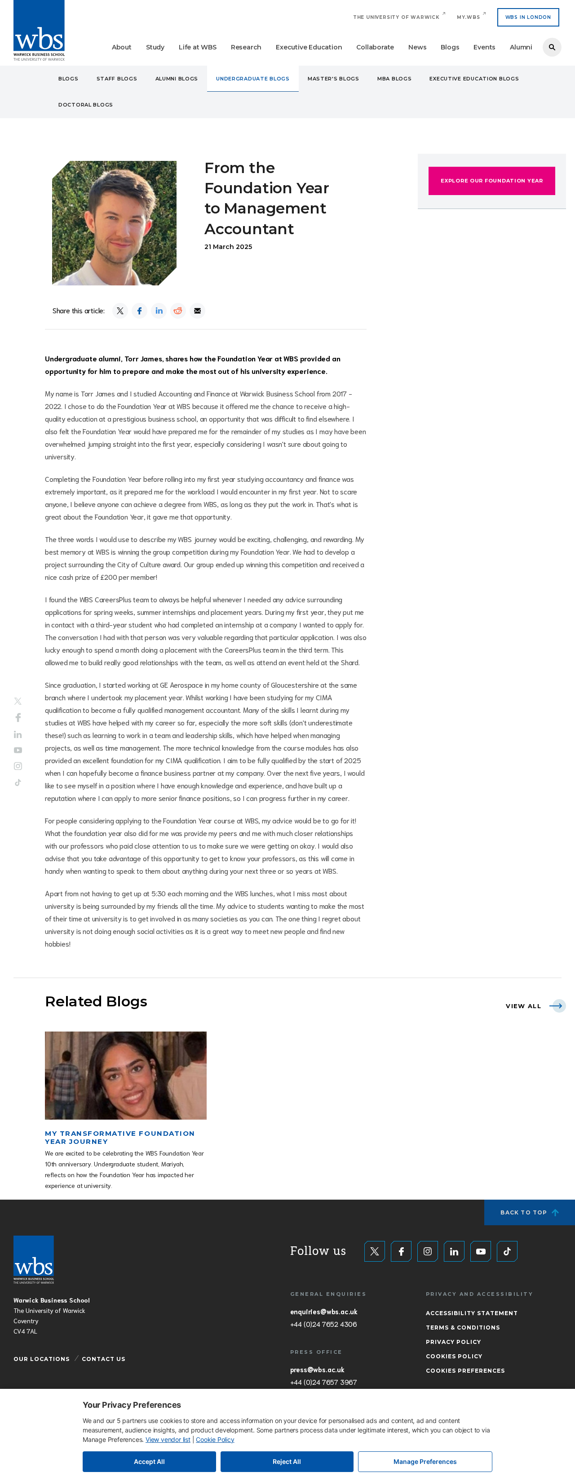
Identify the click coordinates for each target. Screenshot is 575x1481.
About (122, 47)
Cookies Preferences (465, 1370)
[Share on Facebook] (139, 311)
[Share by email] (197, 311)
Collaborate (375, 47)
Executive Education (309, 47)
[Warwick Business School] (39, 30)
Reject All (287, 1461)
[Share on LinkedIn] (159, 311)
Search (552, 47)
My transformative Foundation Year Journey (120, 1137)
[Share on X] (120, 311)
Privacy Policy (453, 1342)
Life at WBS (198, 47)
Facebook (18, 718)
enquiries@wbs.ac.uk (324, 1311)
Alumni (521, 47)
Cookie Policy (215, 1439)
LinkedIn (18, 734)
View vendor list (168, 1439)
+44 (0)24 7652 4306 (323, 1323)
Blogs (450, 47)
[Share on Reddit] (178, 311)
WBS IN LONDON (528, 17)
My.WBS (468, 17)
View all (523, 1006)
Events (484, 47)
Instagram (18, 766)
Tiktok (18, 782)
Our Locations (41, 1359)
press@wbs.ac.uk (317, 1369)
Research (246, 47)
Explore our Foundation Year (492, 181)
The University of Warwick (396, 17)
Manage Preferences (425, 1461)
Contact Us (103, 1359)
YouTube (18, 750)
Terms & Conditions (463, 1327)
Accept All (149, 1461)
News (417, 47)
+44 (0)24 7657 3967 (323, 1381)
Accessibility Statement (472, 1313)
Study (155, 47)
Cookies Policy (454, 1356)
